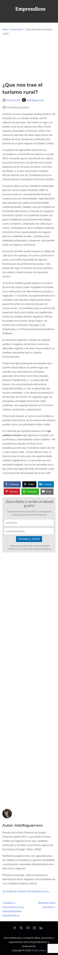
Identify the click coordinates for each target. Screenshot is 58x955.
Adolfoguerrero (35, 100)
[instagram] (34, 928)
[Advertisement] (29, 58)
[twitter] (21, 928)
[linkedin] (40, 928)
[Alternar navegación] (29, 18)
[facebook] (14, 928)
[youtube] (27, 928)
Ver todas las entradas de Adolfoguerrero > (26, 891)
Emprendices (39, 950)
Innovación (17, 29)
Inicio (5, 29)
